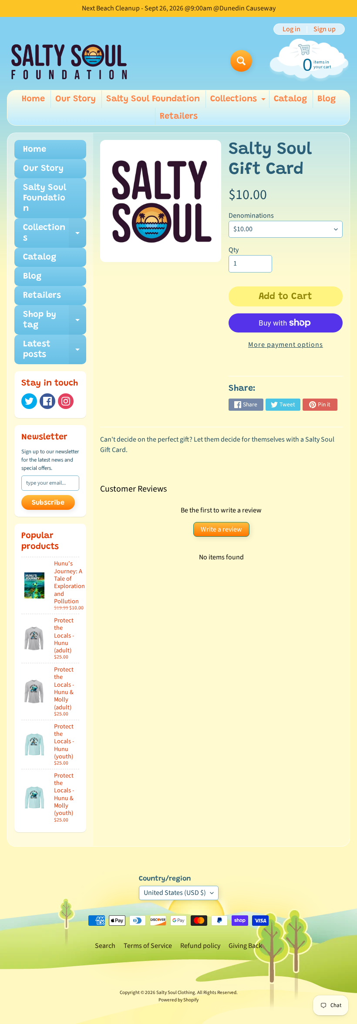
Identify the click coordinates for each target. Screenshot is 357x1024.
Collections (239, 101)
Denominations (251, 215)
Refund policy (200, 946)
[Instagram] (66, 401)
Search (105, 946)
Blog (326, 99)
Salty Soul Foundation (153, 99)
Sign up (324, 29)
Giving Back (245, 946)
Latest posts (54, 350)
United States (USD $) (175, 893)
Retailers (179, 116)
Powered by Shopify (178, 1000)
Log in (291, 29)
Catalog (290, 99)
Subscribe (48, 502)
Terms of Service (148, 946)
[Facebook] (47, 401)
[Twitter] (29, 401)
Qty (234, 250)
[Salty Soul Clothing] (69, 61)
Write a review (221, 529)
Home (33, 99)
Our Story (75, 99)
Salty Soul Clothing (175, 992)
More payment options (285, 344)
